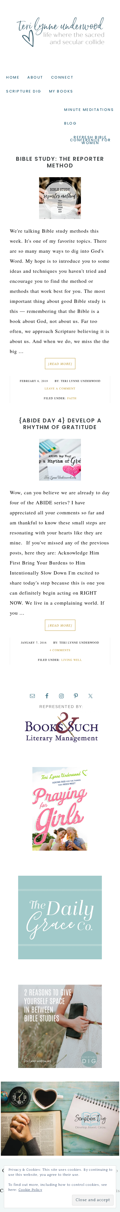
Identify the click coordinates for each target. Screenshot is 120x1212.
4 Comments (60, 650)
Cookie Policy (30, 1190)
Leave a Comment (60, 388)
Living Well (71, 660)
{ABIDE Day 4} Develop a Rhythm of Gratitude (60, 424)
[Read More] (60, 363)
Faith (71, 398)
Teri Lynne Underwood (60, 28)
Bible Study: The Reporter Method (60, 162)
